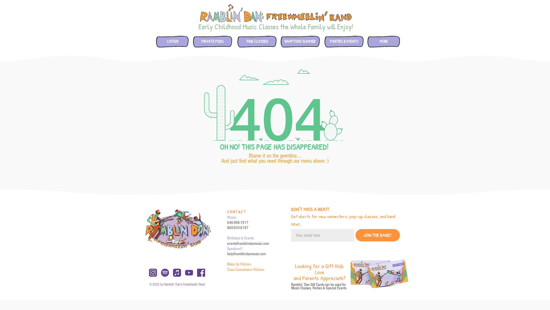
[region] (171, 42)
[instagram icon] (153, 273)
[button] (257, 41)
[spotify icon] (165, 273)
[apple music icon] (177, 273)
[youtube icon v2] (189, 273)
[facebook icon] (201, 273)
